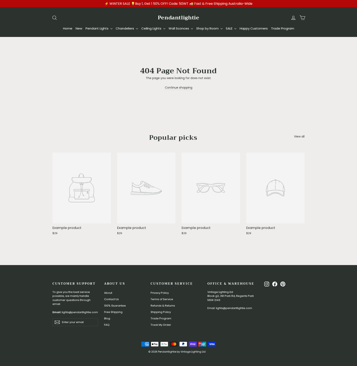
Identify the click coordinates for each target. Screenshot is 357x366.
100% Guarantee (115, 306)
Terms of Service (162, 299)
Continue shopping (178, 87)
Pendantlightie (178, 17)
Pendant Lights (97, 28)
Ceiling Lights (151, 28)
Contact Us (111, 299)
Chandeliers (125, 28)
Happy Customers (254, 28)
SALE (229, 28)
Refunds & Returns (163, 306)
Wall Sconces (179, 28)
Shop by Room (207, 28)
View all (299, 136)
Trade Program (282, 28)
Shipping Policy (161, 312)
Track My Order (161, 325)
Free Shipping (113, 312)
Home (67, 28)
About (108, 293)
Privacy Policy (160, 293)
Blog (107, 318)
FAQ (106, 325)
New (79, 28)
